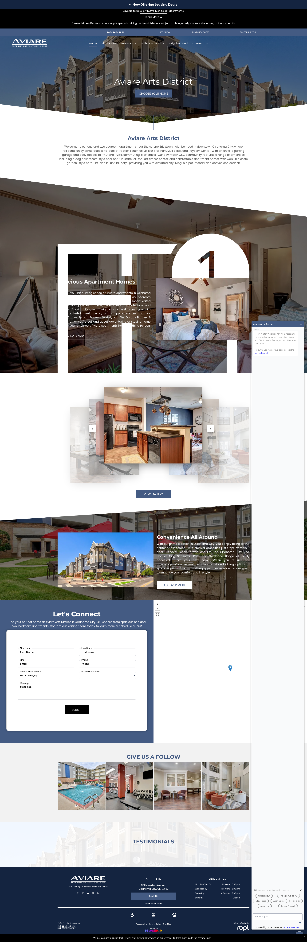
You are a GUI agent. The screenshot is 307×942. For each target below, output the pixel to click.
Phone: (84, 660)
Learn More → (153, 17)
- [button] (157, 608)
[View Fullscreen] (157, 615)
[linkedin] (88, 889)
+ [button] (157, 604)
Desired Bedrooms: (90, 671)
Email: (23, 660)
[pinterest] (92, 889)
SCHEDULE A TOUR (248, 32)
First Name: (25, 648)
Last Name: (87, 648)
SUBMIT (77, 710)
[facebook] (78, 889)
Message (24, 683)
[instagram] (83, 889)
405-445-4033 (116, 32)
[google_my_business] (97, 889)
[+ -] (230, 671)
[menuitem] (93, 44)
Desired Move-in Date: (30, 671)
